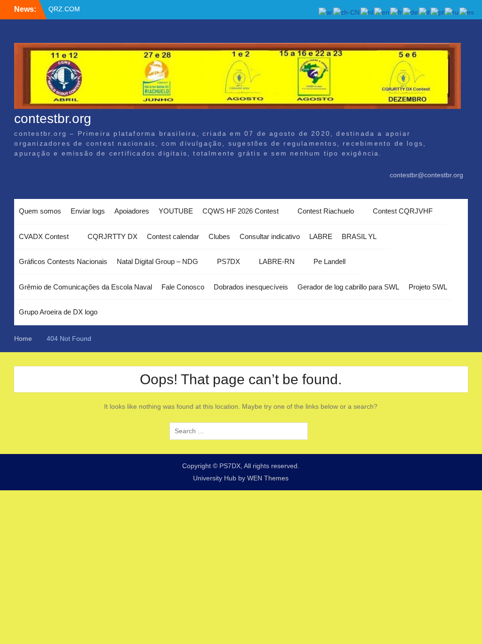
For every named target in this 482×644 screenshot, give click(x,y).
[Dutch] (367, 12)
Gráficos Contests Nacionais (63, 261)
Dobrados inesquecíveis (251, 287)
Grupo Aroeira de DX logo (58, 312)
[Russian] (452, 12)
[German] (411, 12)
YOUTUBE (176, 211)
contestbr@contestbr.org (426, 175)
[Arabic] (326, 12)
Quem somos (40, 211)
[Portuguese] (438, 12)
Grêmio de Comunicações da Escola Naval (85, 287)
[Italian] (425, 12)
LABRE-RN (277, 261)
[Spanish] (467, 12)
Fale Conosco (182, 287)
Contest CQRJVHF (403, 211)
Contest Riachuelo (325, 211)
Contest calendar (173, 236)
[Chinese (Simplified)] (347, 12)
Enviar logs (88, 211)
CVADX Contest (44, 236)
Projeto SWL (428, 287)
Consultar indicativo (270, 236)
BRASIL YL (359, 236)
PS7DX (228, 261)
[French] (396, 12)
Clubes (219, 236)
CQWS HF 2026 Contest (240, 211)
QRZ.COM (64, 9)
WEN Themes (268, 478)
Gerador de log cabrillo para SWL (348, 287)
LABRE (320, 236)
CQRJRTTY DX (112, 236)
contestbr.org (52, 118)
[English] (382, 12)
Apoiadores (131, 211)
